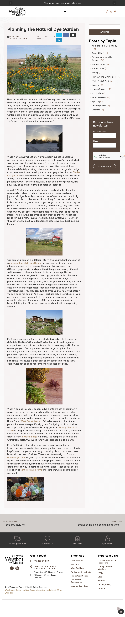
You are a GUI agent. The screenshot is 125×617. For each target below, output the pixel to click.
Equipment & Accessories (77, 581)
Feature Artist (98, 64)
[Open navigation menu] (65, 11)
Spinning (96, 101)
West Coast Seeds (30, 421)
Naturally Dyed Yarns (31, 469)
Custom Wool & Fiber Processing (107, 561)
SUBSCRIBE (104, 167)
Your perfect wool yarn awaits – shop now (62, 3)
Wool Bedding (77, 568)
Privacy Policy (104, 584)
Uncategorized (99, 105)
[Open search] (107, 11)
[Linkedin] (59, 40)
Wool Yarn (75, 564)
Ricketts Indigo (29, 436)
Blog (100, 577)
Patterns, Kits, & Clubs (81, 572)
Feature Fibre (98, 68)
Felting (95, 72)
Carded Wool (77, 560)
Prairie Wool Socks (79, 576)
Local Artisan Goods (80, 586)
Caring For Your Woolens (105, 567)
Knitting (95, 85)
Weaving (96, 109)
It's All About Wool (100, 81)
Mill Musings (97, 93)
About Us (102, 580)
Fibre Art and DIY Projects (104, 77)
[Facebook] (66, 35)
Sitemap (102, 588)
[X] (59, 35)
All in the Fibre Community (104, 46)
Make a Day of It (99, 89)
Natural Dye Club (16, 457)
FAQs (100, 573)
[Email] (73, 35)
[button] (17, 540)
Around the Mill (99, 53)
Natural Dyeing (99, 97)
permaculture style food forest (25, 263)
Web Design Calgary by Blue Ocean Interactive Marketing (30, 590)
